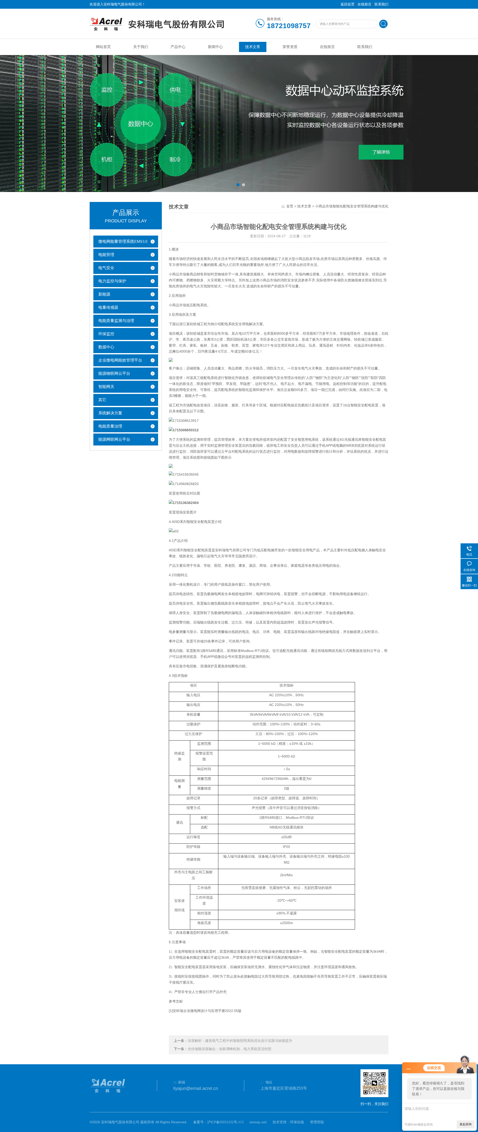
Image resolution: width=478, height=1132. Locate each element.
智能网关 (106, 386)
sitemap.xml (258, 1122)
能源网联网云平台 (114, 439)
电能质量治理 (110, 426)
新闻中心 (215, 47)
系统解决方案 (110, 413)
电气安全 (106, 268)
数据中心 (106, 347)
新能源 (104, 294)
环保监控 (106, 334)
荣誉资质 (290, 47)
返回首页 (348, 4)
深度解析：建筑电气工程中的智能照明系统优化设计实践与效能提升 (240, 1041)
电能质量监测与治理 (116, 320)
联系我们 (381, 4)
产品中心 (178, 47)
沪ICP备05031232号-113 (225, 1122)
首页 (289, 206)
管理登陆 (317, 1122)
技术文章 (252, 47)
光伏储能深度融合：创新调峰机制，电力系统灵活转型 (229, 1049)
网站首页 (103, 47)
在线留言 (364, 4)
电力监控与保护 (112, 281)
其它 (102, 400)
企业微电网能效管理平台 (120, 360)
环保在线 (297, 1122)
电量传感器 (108, 307)
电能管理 (106, 254)
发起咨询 (466, 1124)
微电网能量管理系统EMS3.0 (122, 241)
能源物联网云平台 (114, 373)
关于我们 (140, 47)
